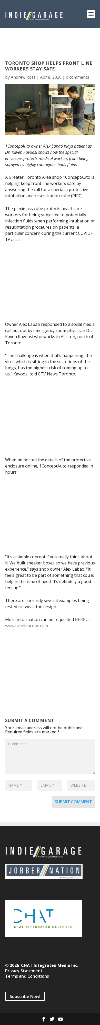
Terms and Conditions (27, 976)
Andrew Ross (23, 77)
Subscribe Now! (25, 996)
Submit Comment (73, 802)
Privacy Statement (24, 971)
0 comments (77, 77)
